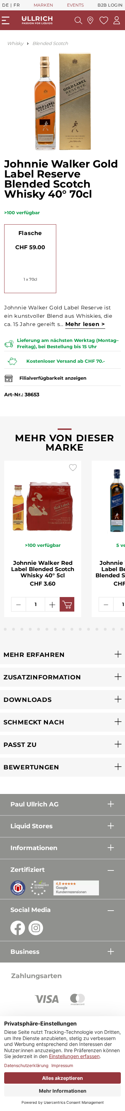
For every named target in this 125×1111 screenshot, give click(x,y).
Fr (17, 5)
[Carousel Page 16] (121, 629)
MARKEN (43, 5)
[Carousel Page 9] (63, 629)
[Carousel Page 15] (113, 629)
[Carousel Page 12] (88, 629)
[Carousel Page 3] (13, 629)
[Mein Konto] (116, 20)
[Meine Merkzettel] (103, 20)
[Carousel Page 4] (21, 629)
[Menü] (5, 20)
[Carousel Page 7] (46, 629)
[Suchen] (78, 20)
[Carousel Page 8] (55, 629)
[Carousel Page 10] (71, 629)
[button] (62, 654)
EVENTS (75, 5)
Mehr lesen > (85, 324)
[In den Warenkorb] (67, 604)
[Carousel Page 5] (30, 629)
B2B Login (110, 5)
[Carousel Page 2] (5, 629)
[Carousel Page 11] (80, 629)
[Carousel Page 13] (96, 629)
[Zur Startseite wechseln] (37, 20)
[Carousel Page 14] (105, 629)
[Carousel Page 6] (38, 629)
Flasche (30, 233)
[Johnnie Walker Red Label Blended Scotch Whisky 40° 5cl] (43, 497)
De (5, 5)
